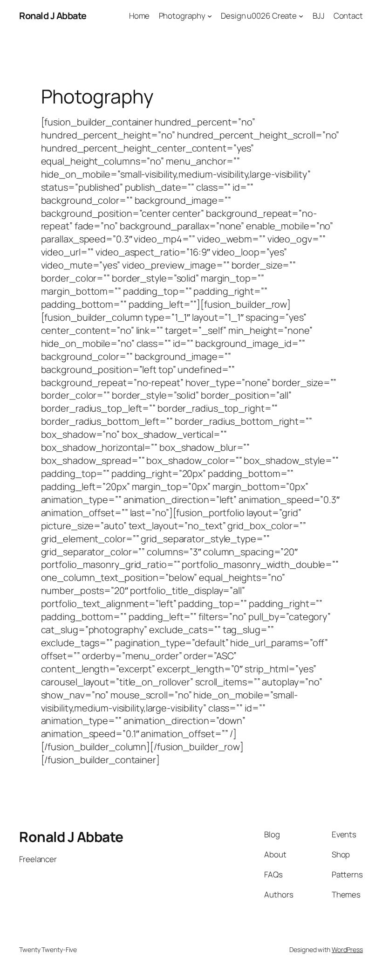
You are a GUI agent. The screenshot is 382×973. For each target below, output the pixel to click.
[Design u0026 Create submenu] (301, 16)
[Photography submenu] (209, 16)
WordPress (347, 949)
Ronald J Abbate (53, 15)
